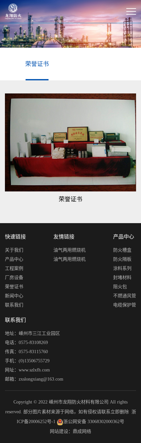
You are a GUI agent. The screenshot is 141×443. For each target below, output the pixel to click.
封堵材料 (122, 277)
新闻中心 (14, 295)
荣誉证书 (37, 64)
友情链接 (63, 236)
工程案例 (14, 268)
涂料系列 (122, 268)
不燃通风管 (124, 295)
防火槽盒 (122, 250)
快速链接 (15, 236)
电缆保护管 (124, 305)
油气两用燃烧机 (69, 250)
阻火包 (120, 286)
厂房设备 (14, 277)
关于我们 (14, 250)
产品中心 (14, 259)
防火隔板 (122, 259)
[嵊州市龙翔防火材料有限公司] (13, 11)
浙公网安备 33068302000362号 (93, 421)
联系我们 (14, 305)
